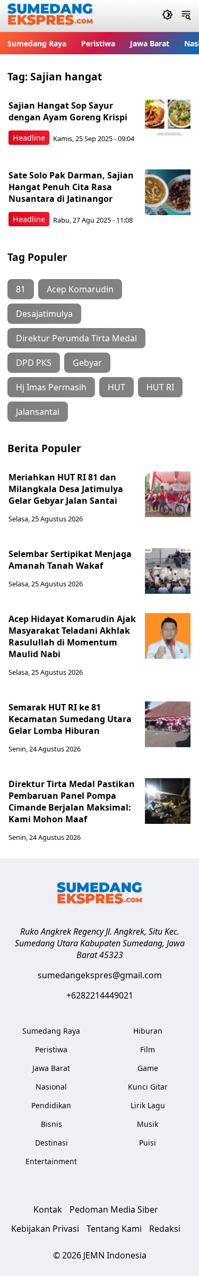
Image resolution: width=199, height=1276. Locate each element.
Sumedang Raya (36, 43)
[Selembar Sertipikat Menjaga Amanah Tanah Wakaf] (168, 571)
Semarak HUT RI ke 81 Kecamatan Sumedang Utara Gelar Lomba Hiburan (70, 719)
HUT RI (160, 387)
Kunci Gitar (148, 1087)
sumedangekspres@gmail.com (100, 975)
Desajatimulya (44, 314)
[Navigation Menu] (186, 16)
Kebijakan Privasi (45, 1228)
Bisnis (51, 1124)
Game (147, 1068)
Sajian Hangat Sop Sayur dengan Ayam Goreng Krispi (67, 111)
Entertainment (51, 1161)
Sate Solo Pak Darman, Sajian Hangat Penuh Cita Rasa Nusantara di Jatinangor (71, 187)
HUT (116, 387)
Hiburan (147, 1031)
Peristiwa (98, 43)
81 (20, 289)
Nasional (51, 1087)
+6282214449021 (99, 995)
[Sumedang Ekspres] (50, 16)
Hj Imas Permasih (51, 387)
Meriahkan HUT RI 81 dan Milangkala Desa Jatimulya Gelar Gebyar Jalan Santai (65, 488)
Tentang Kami (114, 1228)
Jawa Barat (149, 43)
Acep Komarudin (80, 289)
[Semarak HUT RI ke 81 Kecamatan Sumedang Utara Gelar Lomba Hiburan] (168, 724)
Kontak (47, 1209)
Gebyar (87, 363)
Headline (29, 138)
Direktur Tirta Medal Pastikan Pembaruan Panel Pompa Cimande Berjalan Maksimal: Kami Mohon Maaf (71, 801)
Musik (147, 1124)
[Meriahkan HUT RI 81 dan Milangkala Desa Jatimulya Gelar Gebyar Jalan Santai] (168, 494)
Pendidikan (51, 1105)
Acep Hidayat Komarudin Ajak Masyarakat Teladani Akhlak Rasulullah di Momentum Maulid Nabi (72, 636)
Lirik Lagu (148, 1105)
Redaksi (164, 1228)
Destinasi (51, 1143)
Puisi (147, 1143)
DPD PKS (33, 363)
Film (147, 1049)
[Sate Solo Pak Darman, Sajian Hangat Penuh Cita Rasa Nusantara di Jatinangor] (168, 192)
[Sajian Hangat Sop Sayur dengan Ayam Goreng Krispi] (168, 122)
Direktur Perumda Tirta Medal (76, 338)
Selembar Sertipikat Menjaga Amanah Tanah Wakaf (70, 559)
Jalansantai (37, 412)
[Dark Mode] (167, 16)
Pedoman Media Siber (114, 1209)
